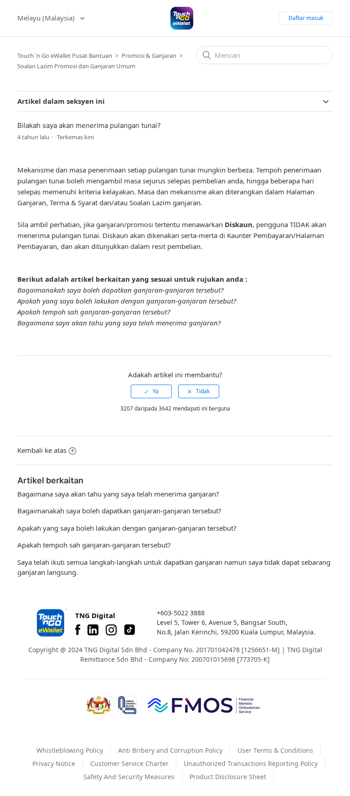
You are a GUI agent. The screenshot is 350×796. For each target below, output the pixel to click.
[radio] (151, 391)
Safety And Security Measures (129, 776)
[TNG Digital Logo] (181, 18)
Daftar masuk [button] (305, 18)
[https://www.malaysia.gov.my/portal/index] (99, 705)
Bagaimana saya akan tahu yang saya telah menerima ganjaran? (119, 322)
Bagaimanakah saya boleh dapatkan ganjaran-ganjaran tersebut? (120, 289)
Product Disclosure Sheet (228, 776)
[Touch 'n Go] (51, 623)
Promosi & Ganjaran (149, 55)
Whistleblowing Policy (69, 750)
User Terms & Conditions (275, 750)
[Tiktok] (129, 629)
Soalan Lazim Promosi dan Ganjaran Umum (76, 66)
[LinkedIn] (93, 629)
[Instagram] (111, 629)
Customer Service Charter (129, 763)
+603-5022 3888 (181, 612)
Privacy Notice (53, 763)
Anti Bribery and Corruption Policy (170, 750)
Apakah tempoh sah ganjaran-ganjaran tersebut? (93, 311)
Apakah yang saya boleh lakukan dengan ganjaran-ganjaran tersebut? (126, 300)
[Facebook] (77, 629)
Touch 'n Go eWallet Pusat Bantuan (64, 55)
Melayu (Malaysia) (47, 17)
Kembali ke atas (42, 450)
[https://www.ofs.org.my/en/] (203, 705)
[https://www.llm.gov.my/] (127, 705)
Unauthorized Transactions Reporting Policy (251, 763)
